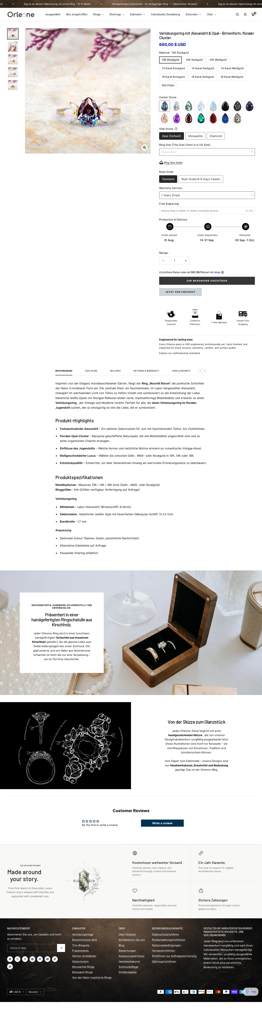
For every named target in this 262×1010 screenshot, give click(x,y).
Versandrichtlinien (163, 950)
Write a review (162, 823)
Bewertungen (127, 950)
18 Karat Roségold (173, 76)
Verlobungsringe (82, 934)
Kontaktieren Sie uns (132, 939)
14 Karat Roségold (173, 68)
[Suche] (237, 14)
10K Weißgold (218, 59)
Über (210, 14)
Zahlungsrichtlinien (164, 961)
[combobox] (207, 151)
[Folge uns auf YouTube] (47, 959)
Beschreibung (63, 370)
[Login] (245, 14)
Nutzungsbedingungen (166, 945)
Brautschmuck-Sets (84, 939)
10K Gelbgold (194, 59)
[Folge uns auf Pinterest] (40, 959)
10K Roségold (170, 59)
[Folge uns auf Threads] (25, 959)
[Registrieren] (61, 948)
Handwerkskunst (129, 961)
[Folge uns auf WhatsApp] (10, 966)
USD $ (16, 991)
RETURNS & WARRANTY (146, 370)
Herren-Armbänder (84, 956)
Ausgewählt (52, 14)
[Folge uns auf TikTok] (55, 959)
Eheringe (116, 14)
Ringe (97, 14)
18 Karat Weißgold (231, 76)
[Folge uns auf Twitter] (17, 959)
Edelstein (136, 14)
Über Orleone (127, 934)
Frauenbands (80, 950)
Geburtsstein (80, 961)
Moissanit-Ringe (82, 972)
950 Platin (168, 85)
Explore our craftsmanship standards (179, 353)
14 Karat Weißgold (232, 68)
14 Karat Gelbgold (203, 68)
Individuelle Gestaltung (165, 14)
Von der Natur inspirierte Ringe (92, 977)
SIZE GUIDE (91, 370)
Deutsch (33, 991)
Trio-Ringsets (80, 945)
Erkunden (192, 14)
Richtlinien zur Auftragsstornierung (174, 956)
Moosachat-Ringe (83, 967)
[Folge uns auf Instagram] (32, 959)
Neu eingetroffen (77, 14)
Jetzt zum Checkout (180, 291)
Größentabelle (128, 972)
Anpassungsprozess (131, 956)
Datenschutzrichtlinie (165, 934)
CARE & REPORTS (181, 370)
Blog (121, 945)
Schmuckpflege (128, 967)
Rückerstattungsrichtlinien (168, 939)
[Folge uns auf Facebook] (10, 959)
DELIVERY (115, 370)
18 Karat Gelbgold (202, 76)
